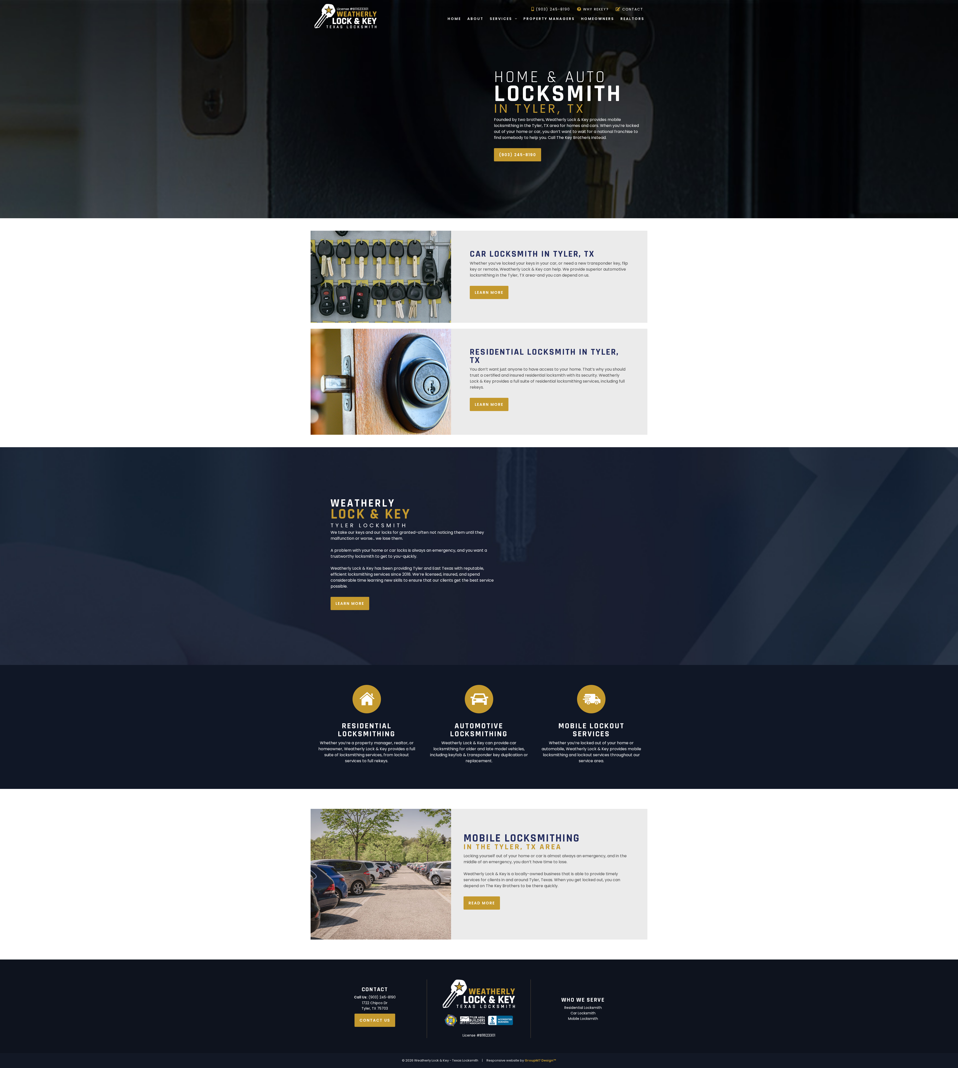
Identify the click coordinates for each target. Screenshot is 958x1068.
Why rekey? (595, 9)
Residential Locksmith (583, 1007)
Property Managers (549, 18)
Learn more (489, 292)
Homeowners (597, 18)
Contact (632, 9)
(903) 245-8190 (552, 9)
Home (454, 18)
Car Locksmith (583, 1013)
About (475, 18)
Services (501, 18)
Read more (482, 903)
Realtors (632, 18)
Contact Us (374, 1020)
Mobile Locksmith (583, 1018)
